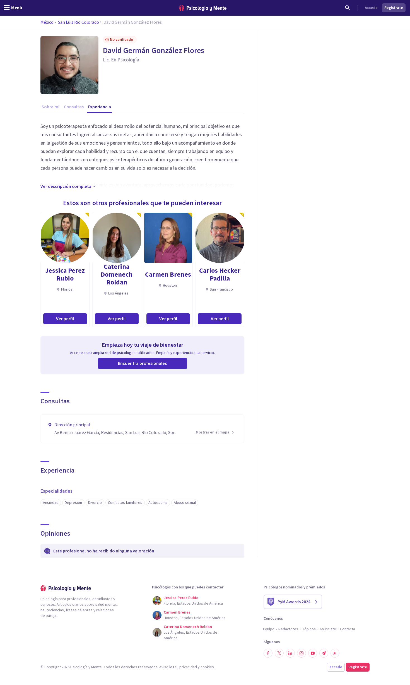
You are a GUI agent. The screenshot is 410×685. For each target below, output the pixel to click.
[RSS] (335, 653)
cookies (207, 667)
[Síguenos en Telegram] (323, 653)
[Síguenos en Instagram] (301, 653)
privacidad (188, 667)
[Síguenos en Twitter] (279, 653)
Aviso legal (168, 667)
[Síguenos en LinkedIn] (290, 653)
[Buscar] (347, 7)
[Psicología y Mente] (202, 8)
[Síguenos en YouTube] (312, 653)
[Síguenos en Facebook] (268, 653)
